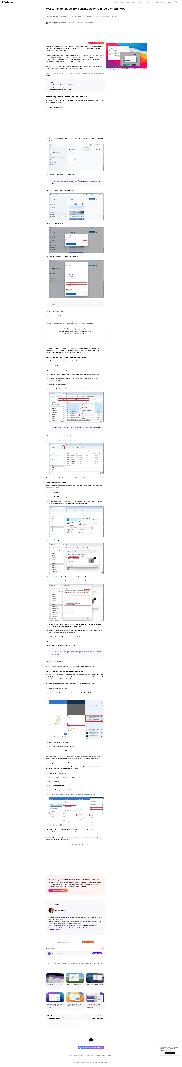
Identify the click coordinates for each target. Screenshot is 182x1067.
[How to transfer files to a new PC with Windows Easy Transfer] (55, 978)
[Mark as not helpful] (82, 844)
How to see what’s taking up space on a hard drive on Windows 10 (94, 1005)
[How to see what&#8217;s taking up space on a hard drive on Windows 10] (95, 997)
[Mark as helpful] (80, 844)
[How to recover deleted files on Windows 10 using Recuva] (95, 978)
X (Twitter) (98, 1055)
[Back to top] (91, 1040)
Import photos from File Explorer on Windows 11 (62, 87)
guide (49, 73)
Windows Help (75, 1024)
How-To (128, 2)
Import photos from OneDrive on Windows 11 (61, 89)
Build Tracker (105, 1052)
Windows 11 (114, 2)
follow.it (92, 1055)
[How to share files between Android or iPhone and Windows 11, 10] (75, 997)
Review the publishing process (64, 964)
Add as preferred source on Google (91, 1047)
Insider (133, 2)
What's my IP (79, 1052)
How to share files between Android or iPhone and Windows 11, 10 (75, 1005)
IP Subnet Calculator (88, 1052)
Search (162, 2)
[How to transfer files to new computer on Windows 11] (75, 978)
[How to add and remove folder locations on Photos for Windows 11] (55, 997)
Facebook (104, 1055)
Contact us (80, 1055)
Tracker (139, 2)
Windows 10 (121, 2)
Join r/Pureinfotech (89, 942)
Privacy (75, 1055)
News (147, 2)
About (157, 2)
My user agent (97, 1052)
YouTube (109, 1055)
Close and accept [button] (170, 1053)
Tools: (74, 1052)
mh (112, 1064)
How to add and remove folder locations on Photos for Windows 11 (54, 1005)
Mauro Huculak (53, 22)
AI (143, 2)
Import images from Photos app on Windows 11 (62, 84)
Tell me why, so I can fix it (75, 847)
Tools (152, 2)
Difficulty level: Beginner (51, 1024)
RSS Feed (87, 1055)
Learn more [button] (169, 1050)
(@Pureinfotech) (60, 22)
